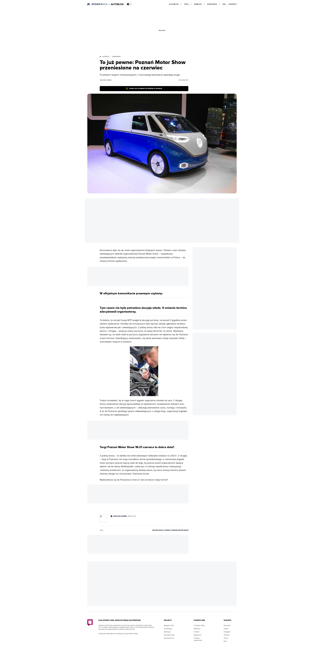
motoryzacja (158, 530)
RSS (225, 641)
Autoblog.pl (168, 629)
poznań (167, 530)
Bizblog (198, 4)
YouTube (226, 635)
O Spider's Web (199, 625)
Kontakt (233, 4)
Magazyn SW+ (169, 625)
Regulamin (197, 635)
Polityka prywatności (198, 639)
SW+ (224, 4)
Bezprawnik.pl (169, 638)
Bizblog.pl (167, 632)
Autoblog (174, 4)
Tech (186, 4)
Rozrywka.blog (169, 635)
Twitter (226, 629)
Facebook (227, 625)
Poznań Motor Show (179, 530)
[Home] (116, 4)
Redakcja (197, 629)
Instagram (227, 632)
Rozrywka (212, 4)
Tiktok (226, 638)
